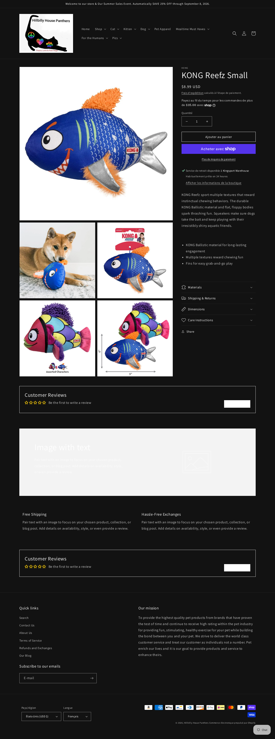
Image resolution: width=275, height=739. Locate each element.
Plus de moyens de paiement (218, 159)
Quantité (187, 113)
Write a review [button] (237, 403)
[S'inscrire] (91, 678)
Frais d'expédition (193, 92)
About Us (25, 633)
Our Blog (25, 655)
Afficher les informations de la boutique (213, 183)
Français (73, 716)
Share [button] (190, 331)
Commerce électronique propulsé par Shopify (232, 722)
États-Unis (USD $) (37, 716)
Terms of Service (30, 640)
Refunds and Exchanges (35, 648)
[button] (100, 28)
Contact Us (27, 625)
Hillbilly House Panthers (196, 722)
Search (24, 618)
